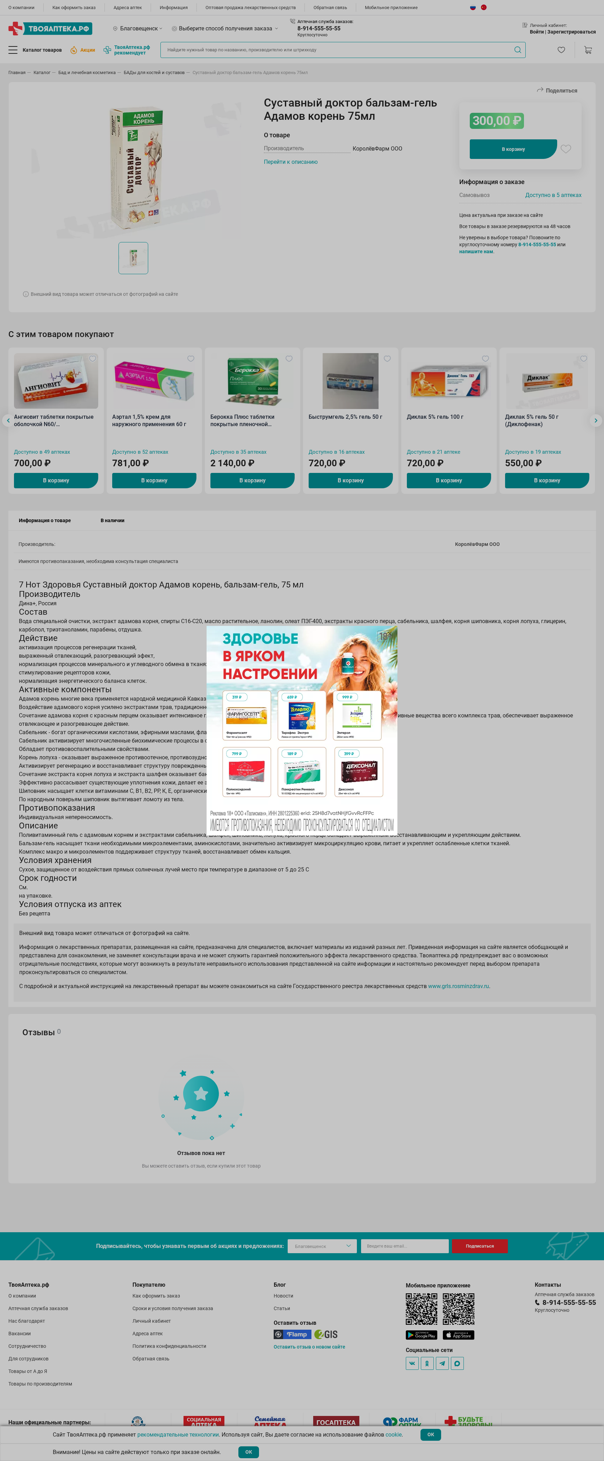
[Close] (389, 633)
